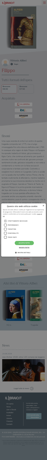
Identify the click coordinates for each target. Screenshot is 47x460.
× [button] (43, 206)
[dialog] (23, 230)
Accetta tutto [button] (24, 243)
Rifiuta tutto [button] (24, 247)
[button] (23, 252)
